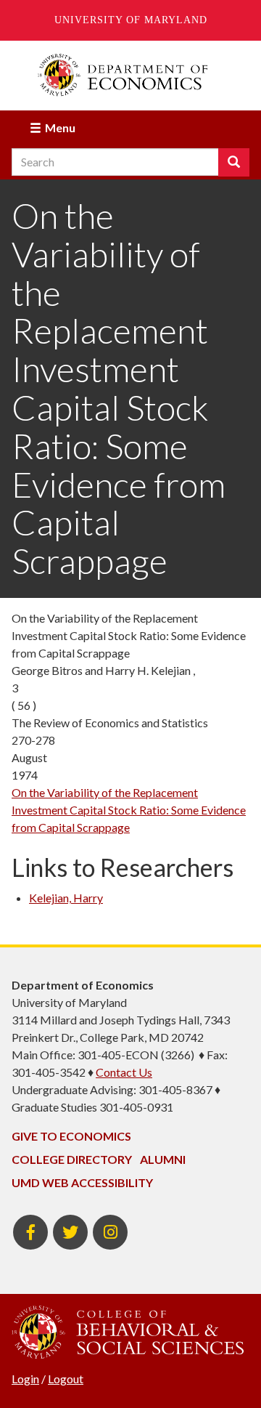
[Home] (130, 75)
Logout (65, 1378)
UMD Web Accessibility (82, 1182)
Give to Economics (71, 1136)
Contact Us (124, 1072)
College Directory (72, 1159)
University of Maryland (130, 20)
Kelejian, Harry (66, 898)
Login (25, 1378)
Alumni (163, 1159)
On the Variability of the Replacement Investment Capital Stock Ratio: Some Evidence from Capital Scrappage (129, 809)
